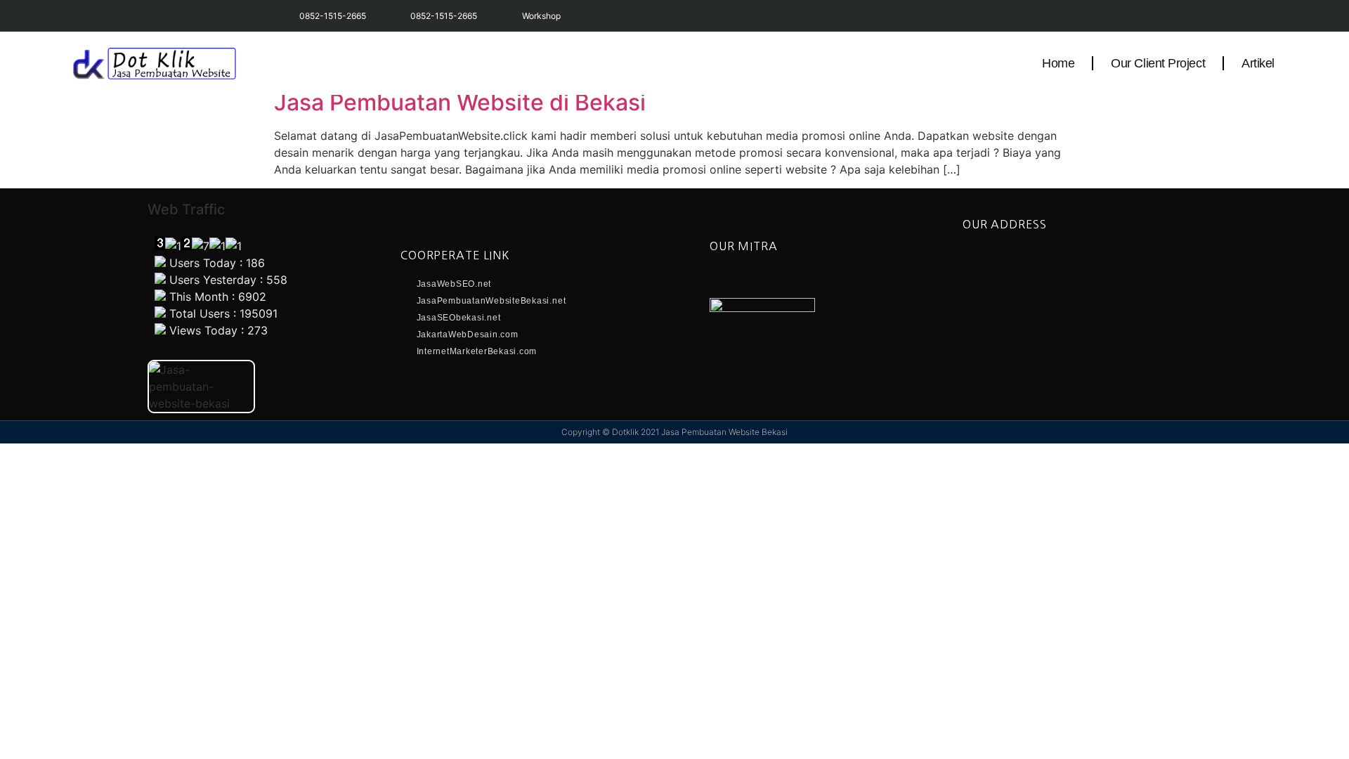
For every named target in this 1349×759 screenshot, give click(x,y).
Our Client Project (1158, 63)
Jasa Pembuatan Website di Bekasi (460, 102)
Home (1058, 63)
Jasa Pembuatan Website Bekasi (724, 432)
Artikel (1258, 63)
